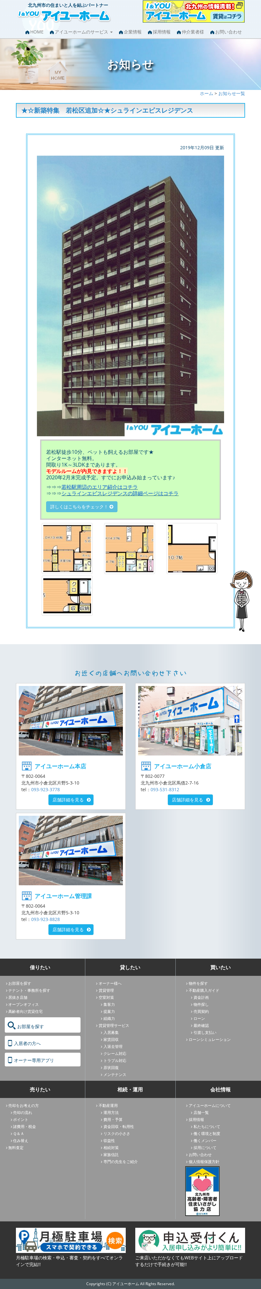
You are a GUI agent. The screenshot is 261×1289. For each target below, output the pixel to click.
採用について (205, 1147)
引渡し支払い (205, 1032)
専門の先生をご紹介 (120, 1161)
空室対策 (106, 997)
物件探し (201, 1004)
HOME (37, 32)
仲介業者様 (193, 32)
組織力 (109, 1018)
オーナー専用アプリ (34, 1060)
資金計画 (201, 997)
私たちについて (207, 1126)
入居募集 (111, 1032)
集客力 (109, 1004)
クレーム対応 (114, 1053)
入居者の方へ (27, 1043)
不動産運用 (108, 1105)
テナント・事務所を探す (29, 990)
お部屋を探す (19, 983)
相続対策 (111, 1147)
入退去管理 (113, 1046)
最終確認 (201, 1025)
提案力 (109, 1011)
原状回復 (111, 1067)
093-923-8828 (45, 919)
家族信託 (111, 1154)
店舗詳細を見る (68, 800)
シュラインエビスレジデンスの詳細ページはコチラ (120, 493)
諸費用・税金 (24, 1126)
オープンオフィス (23, 1004)
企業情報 (133, 32)
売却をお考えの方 (23, 1105)
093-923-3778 (45, 789)
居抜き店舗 (17, 997)
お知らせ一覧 (231, 93)
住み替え (20, 1140)
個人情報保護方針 (204, 1161)
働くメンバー (205, 1140)
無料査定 (16, 1147)
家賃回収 (111, 1039)
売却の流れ (22, 1112)
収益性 (109, 1140)
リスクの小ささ (116, 1133)
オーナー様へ (110, 983)
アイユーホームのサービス (82, 32)
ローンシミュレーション (210, 1039)
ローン (199, 1018)
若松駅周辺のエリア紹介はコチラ (99, 486)
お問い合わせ (228, 32)
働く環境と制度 (207, 1133)
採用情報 (162, 32)
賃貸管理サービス (114, 1025)
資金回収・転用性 (118, 1126)
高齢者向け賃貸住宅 (25, 1011)
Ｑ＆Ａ (18, 1133)
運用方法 (111, 1112)
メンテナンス (114, 1074)
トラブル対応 (114, 1060)
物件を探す (198, 983)
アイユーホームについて (210, 1105)
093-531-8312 (165, 789)
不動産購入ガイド (204, 990)
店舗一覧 (201, 1112)
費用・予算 (113, 1119)
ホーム (206, 93)
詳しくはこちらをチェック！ (79, 507)
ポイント (20, 1119)
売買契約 (201, 1011)
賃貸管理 (106, 990)
